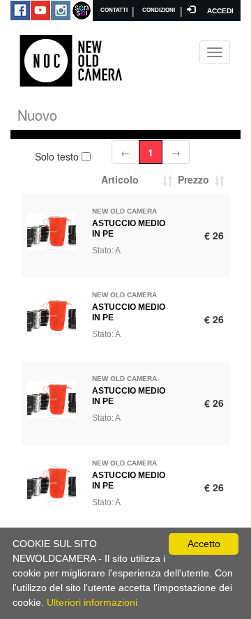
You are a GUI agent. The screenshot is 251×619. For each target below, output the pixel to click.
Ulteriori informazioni (92, 602)
